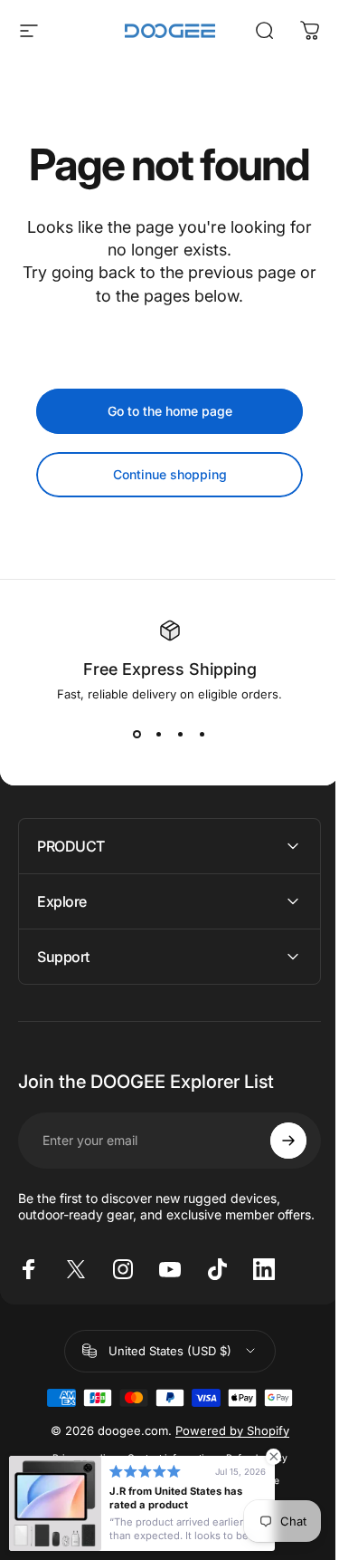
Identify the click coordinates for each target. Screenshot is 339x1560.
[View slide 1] (137, 734)
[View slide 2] (159, 734)
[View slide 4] (202, 734)
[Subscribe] (275, 1140)
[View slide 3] (181, 734)
